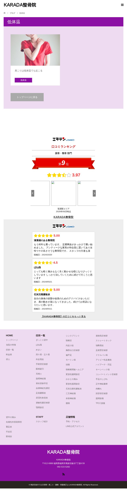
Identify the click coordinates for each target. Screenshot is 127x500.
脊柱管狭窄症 (42, 383)
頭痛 (68, 364)
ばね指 (39, 345)
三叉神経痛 (71, 393)
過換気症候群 (102, 336)
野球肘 (9, 436)
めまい (39, 350)
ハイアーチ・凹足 (104, 364)
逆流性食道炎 (42, 398)
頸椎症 (69, 340)
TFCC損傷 (100, 403)
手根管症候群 (42, 364)
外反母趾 (40, 359)
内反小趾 (70, 345)
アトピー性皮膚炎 (104, 360)
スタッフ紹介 (42, 421)
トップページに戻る (27, 97)
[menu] (122, 5)
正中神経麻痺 (102, 384)
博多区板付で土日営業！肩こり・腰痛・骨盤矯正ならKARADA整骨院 (56, 485)
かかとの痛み (72, 379)
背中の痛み (11, 417)
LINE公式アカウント (75, 426)
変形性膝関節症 (73, 374)
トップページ (12, 340)
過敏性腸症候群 (43, 403)
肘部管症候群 (102, 393)
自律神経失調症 (43, 388)
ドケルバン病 (102, 355)
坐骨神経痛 (71, 398)
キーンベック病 (103, 369)
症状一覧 (10, 350)
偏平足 (69, 355)
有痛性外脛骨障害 (14, 422)
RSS (63, 474)
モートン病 (71, 360)
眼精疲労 (40, 369)
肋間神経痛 (41, 378)
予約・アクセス (73, 421)
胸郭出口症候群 (73, 350)
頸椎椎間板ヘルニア (75, 369)
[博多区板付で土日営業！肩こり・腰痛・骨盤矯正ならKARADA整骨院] (20, 5)
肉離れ (99, 389)
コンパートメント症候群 (107, 374)
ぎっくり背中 (42, 340)
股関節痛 (100, 398)
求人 (8, 359)
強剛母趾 (100, 345)
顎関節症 (40, 407)
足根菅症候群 (102, 350)
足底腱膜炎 (41, 393)
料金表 (9, 354)
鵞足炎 (9, 427)
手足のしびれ (102, 379)
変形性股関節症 (73, 384)
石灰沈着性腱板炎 (74, 389)
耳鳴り (39, 374)
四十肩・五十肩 (43, 354)
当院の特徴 (11, 345)
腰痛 (68, 403)
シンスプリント (73, 336)
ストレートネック (104, 340)
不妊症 (9, 432)
